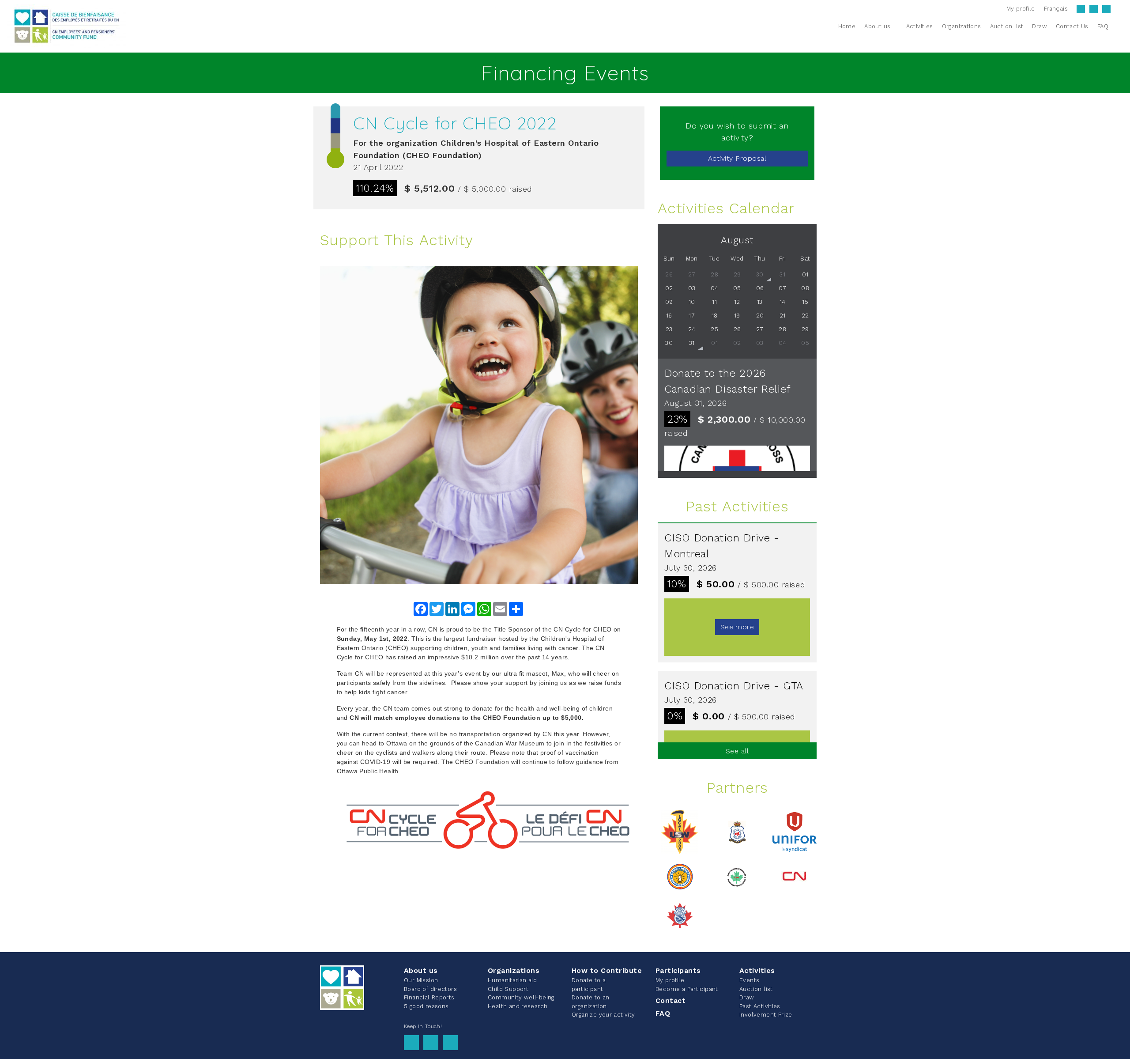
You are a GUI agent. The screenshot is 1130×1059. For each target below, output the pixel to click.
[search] (1118, 26)
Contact (670, 1000)
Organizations (513, 970)
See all (737, 751)
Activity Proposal (737, 158)
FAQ (662, 1013)
